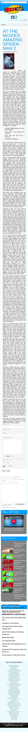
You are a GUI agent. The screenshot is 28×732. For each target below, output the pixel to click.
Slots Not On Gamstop (14, 675)
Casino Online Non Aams (14, 671)
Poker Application (14, 718)
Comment (7, 437)
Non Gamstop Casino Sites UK (14, 676)
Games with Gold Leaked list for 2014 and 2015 (20, 573)
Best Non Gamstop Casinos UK (13, 611)
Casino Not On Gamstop (14, 673)
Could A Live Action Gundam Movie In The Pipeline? (19, 550)
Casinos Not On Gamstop (11, 601)
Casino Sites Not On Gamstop (14, 674)
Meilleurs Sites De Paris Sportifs (14, 703)
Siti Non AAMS (14, 716)
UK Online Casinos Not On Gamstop (14, 670)
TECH (18, 19)
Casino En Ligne (14, 710)
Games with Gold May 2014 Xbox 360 (19, 556)
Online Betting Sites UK (14, 688)
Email (6, 429)
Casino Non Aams (14, 687)
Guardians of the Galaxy (10, 623)
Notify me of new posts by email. (10, 507)
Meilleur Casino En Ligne (14, 706)
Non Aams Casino (14, 696)
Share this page (7, 459)
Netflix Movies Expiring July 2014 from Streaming (20, 562)
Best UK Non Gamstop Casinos (13, 607)
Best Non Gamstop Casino (14, 665)
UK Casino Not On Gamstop (14, 680)
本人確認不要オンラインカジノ (14, 702)
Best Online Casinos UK (14, 694)
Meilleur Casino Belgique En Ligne (14, 698)
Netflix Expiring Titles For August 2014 (19, 567)
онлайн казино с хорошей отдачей (14, 705)
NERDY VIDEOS (16, 21)
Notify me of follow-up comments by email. (7, 505)
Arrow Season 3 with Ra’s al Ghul (13, 655)
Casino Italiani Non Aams (14, 669)
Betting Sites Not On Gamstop (14, 693)
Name (6, 424)
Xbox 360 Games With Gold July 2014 (19, 578)
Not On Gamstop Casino (10, 604)
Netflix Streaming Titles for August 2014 (20, 584)
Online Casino (14, 682)
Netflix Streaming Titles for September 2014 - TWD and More (20, 544)
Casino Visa (14, 700)
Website (4, 433)
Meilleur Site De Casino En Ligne (13, 614)
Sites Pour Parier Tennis (14, 701)
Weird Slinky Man (8, 637)
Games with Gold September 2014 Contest (18, 590)
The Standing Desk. (9, 640)
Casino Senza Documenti (14, 707)
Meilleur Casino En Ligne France (14, 679)
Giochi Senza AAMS (14, 715)
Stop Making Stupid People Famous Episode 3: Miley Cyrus (20, 596)
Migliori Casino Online (14, 666)
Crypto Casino (14, 667)
